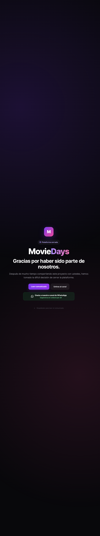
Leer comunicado (39, 286)
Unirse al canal (60, 286)
